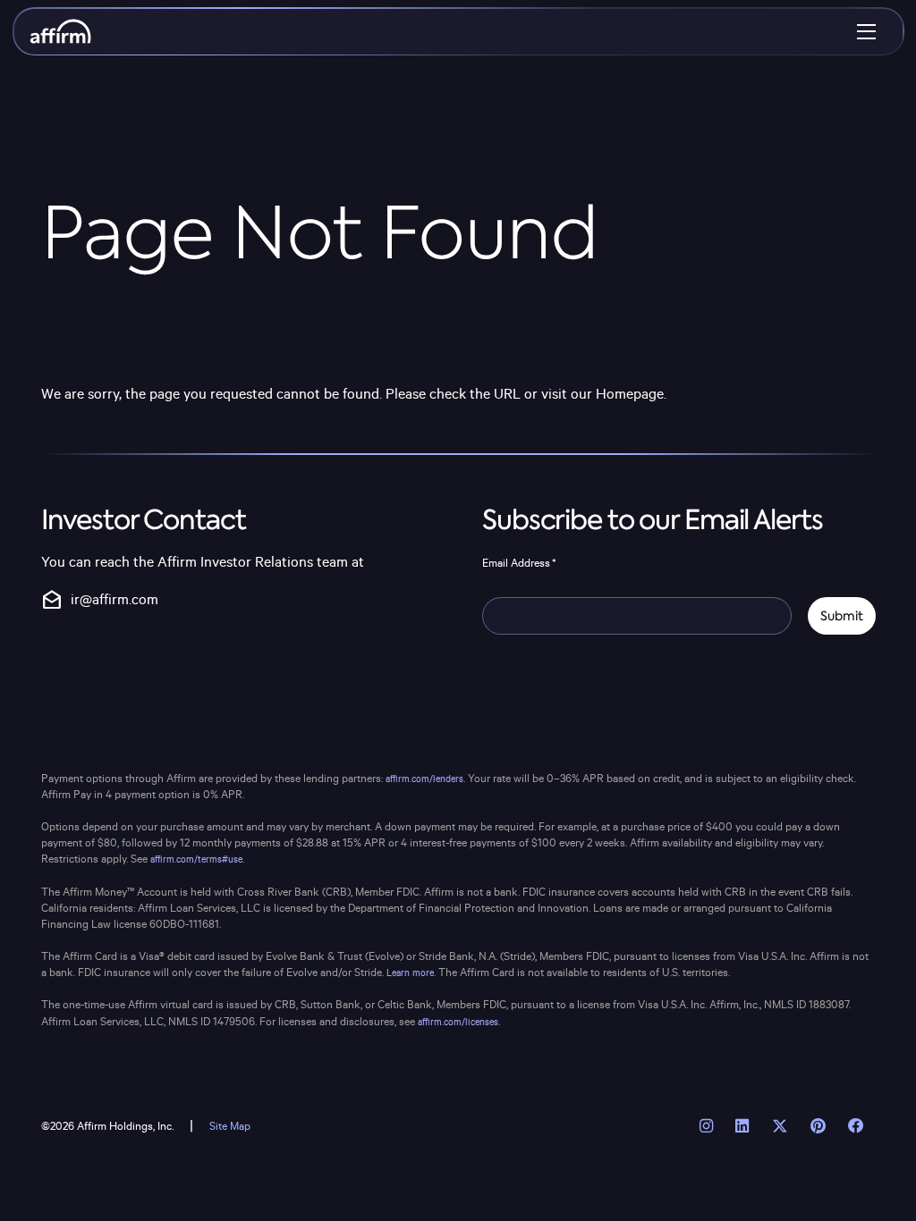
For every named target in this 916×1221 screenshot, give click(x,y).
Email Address (519, 563)
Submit (841, 616)
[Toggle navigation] (866, 31)
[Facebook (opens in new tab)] (855, 1127)
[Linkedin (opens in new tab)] (742, 1127)
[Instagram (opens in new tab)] (707, 1127)
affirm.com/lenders (424, 779)
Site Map (229, 1126)
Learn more (410, 973)
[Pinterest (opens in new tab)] (817, 1127)
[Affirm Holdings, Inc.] (61, 31)
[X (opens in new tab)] (779, 1127)
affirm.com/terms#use (196, 860)
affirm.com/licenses (458, 1022)
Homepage (630, 394)
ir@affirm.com (99, 600)
